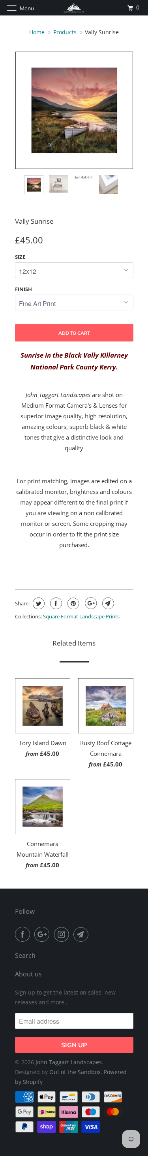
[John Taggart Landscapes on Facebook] (24, 934)
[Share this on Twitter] (38, 603)
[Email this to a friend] (107, 603)
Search (25, 955)
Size (20, 256)
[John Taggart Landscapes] (74, 7)
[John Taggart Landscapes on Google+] (43, 934)
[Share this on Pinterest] (72, 603)
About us (28, 974)
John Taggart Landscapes (69, 1062)
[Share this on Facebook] (55, 603)
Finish (23, 289)
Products (65, 32)
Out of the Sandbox (75, 1072)
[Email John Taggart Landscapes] (82, 934)
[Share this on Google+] (90, 603)
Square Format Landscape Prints (81, 616)
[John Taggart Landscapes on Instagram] (63, 934)
